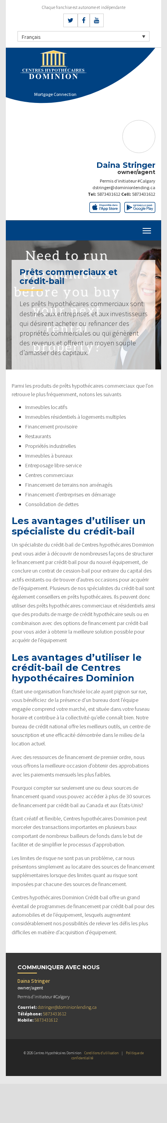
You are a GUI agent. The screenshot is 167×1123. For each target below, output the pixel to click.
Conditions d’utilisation (101, 1053)
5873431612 (108, 194)
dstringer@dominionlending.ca (123, 187)
